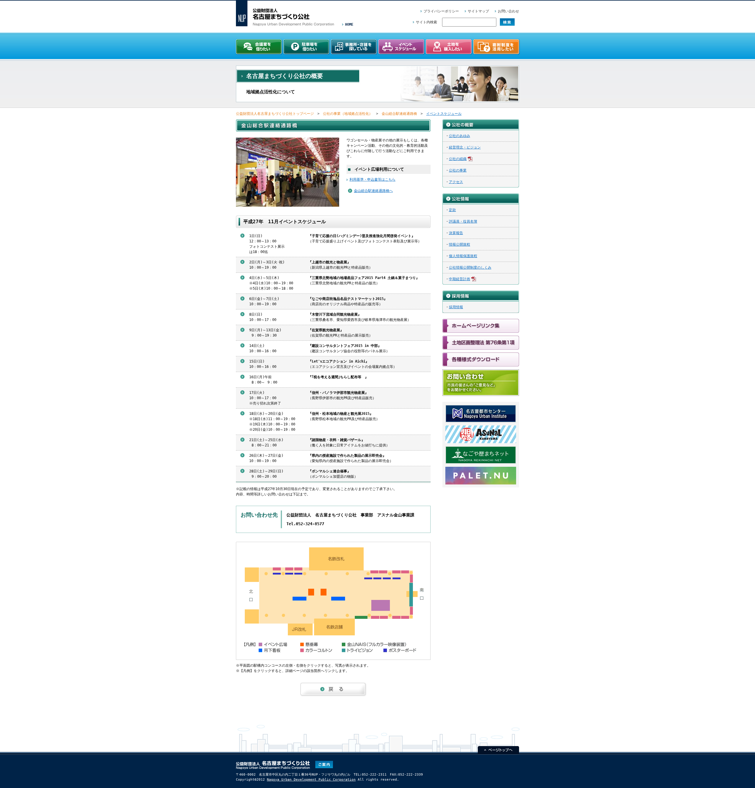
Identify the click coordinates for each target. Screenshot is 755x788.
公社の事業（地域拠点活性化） (347, 114)
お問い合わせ (508, 11)
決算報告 (456, 233)
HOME (349, 24)
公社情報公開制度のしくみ (470, 267)
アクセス (456, 182)
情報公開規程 (459, 244)
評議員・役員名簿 (463, 221)
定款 (452, 210)
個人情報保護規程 (463, 256)
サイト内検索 (426, 22)
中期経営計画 (459, 279)
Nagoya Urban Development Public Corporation (311, 780)
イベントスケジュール (444, 114)
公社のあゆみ (459, 136)
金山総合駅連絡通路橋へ (373, 191)
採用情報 (456, 307)
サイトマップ (478, 11)
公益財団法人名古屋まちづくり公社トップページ (275, 114)
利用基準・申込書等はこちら (372, 179)
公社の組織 (458, 159)
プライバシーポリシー (441, 11)
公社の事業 (458, 170)
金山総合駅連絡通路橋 (399, 114)
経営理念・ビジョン (465, 147)
